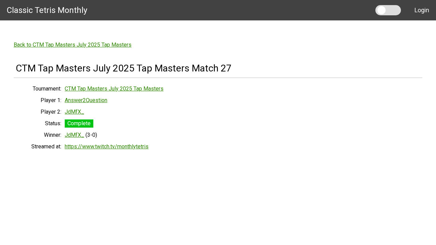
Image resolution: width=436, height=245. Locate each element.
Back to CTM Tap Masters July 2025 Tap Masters (72, 45)
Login (422, 10)
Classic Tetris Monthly (47, 10)
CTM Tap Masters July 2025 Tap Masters (114, 88)
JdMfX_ (74, 112)
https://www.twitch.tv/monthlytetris (107, 146)
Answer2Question (86, 100)
